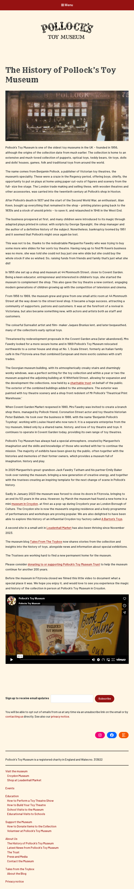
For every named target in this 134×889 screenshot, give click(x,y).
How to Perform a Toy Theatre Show (30, 800)
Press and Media (17, 856)
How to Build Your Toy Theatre (26, 805)
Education (12, 796)
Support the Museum (18, 822)
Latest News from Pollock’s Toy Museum (33, 847)
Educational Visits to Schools (26, 814)
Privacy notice (14, 881)
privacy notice (60, 716)
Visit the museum (16, 771)
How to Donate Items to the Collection (31, 826)
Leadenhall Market (59, 528)
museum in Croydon (25, 504)
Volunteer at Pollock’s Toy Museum (29, 830)
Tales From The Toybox (46, 541)
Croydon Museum (18, 775)
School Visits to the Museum (25, 809)
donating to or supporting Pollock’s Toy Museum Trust (64, 564)
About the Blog (16, 873)
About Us (11, 838)
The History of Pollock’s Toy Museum (30, 843)
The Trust (13, 852)
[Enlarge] (124, 95)
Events (9, 788)
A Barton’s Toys (111, 519)
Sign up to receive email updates (27, 698)
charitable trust (80, 383)
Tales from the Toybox (19, 869)
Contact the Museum (20, 861)
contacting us (14, 716)
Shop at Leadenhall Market (24, 780)
